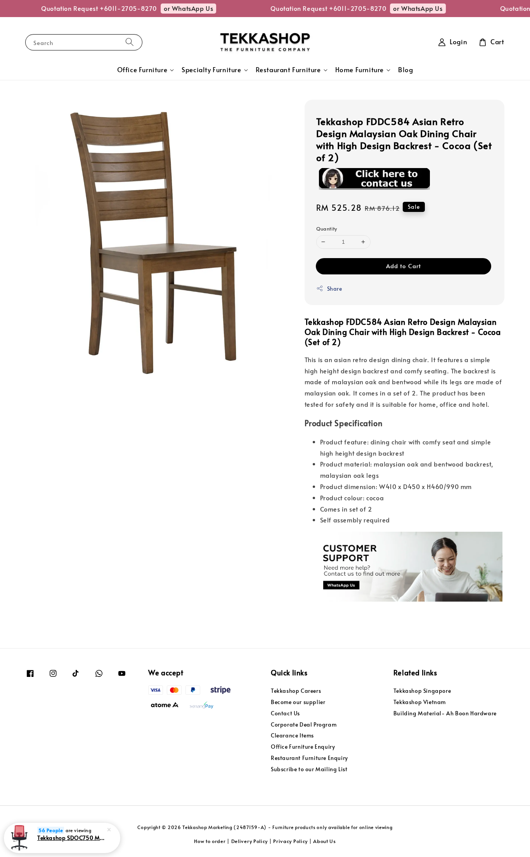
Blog (405, 69)
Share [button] (334, 288)
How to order (209, 841)
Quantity (326, 228)
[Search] (129, 42)
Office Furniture (142, 69)
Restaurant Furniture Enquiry (309, 758)
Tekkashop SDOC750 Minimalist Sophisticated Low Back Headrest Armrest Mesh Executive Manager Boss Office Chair (71, 837)
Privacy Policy (290, 841)
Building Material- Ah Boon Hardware (445, 713)
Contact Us (285, 713)
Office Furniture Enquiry (303, 746)
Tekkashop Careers (296, 690)
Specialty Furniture (211, 69)
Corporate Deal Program (303, 724)
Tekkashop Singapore (422, 690)
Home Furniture (359, 69)
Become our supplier (298, 702)
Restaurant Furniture (288, 69)
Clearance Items (292, 735)
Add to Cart (403, 266)
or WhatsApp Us (179, 8)
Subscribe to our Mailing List (309, 769)
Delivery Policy (249, 841)
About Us (324, 841)
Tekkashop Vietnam (419, 702)
